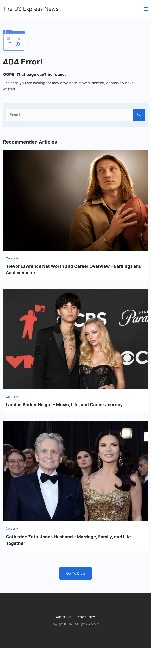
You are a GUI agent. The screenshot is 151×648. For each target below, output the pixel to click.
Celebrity (12, 258)
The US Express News (31, 9)
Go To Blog (75, 573)
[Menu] (146, 9)
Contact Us (63, 616)
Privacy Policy (85, 616)
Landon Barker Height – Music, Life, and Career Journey (64, 404)
